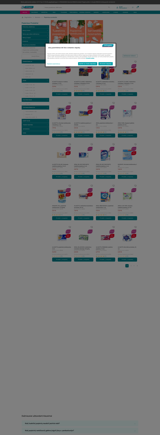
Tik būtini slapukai (105, 63)
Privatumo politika (90, 58)
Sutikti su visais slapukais (87, 63)
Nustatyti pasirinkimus (53, 63)
